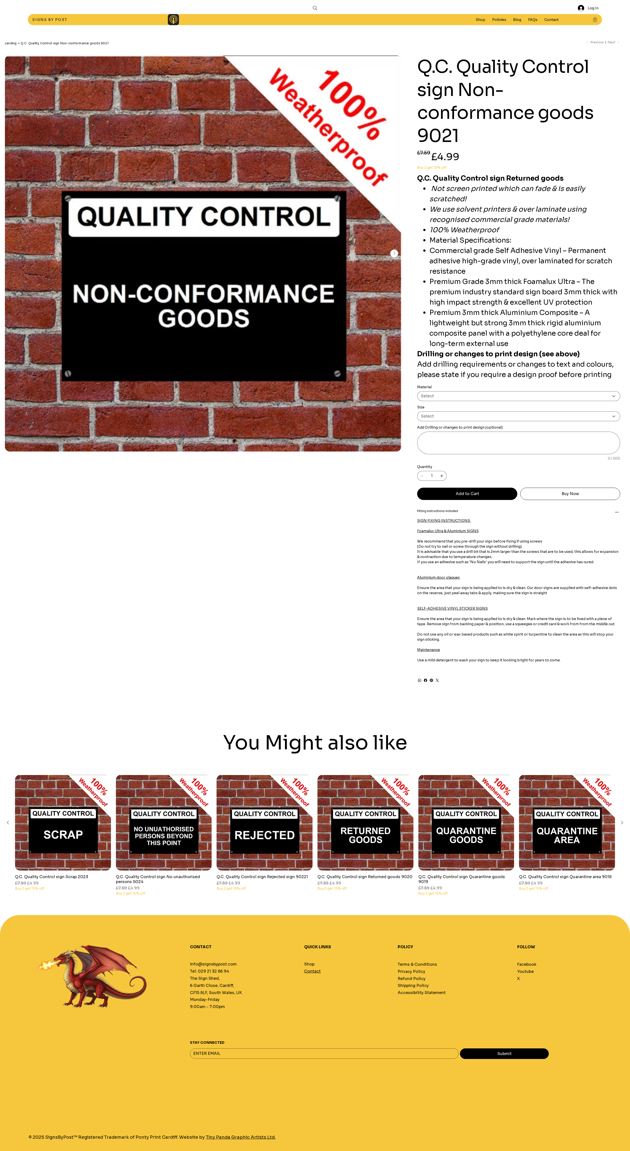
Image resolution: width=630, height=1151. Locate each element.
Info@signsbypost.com (213, 964)
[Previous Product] (8, 822)
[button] (499, 19)
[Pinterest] (431, 680)
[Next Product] (622, 822)
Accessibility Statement (422, 992)
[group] (315, 835)
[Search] (314, 8)
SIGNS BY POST (50, 19)
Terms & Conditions (417, 964)
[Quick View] (63, 823)
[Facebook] (425, 680)
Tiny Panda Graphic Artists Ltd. (241, 1137)
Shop (309, 964)
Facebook (526, 964)
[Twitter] (437, 680)
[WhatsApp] (419, 680)
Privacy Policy (411, 971)
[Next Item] (394, 253)
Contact (312, 971)
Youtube (525, 971)
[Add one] (442, 476)
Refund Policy (411, 978)
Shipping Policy (413, 985)
